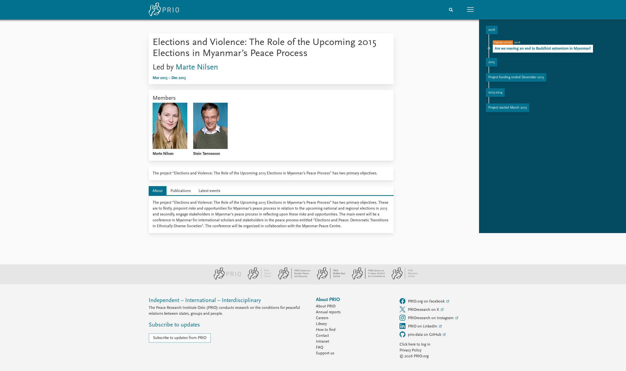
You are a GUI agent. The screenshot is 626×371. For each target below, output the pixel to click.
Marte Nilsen (197, 67)
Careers (322, 318)
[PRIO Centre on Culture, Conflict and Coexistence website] (366, 279)
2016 (491, 30)
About (158, 191)
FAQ (319, 347)
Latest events (209, 191)
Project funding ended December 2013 (516, 77)
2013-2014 (495, 92)
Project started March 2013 (507, 108)
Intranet (322, 342)
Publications (180, 191)
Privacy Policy (410, 350)
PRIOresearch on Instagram (431, 318)
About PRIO (325, 306)
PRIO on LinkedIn (423, 326)
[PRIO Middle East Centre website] (329, 279)
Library (321, 324)
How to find (325, 330)
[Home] (164, 9)
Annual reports (328, 312)
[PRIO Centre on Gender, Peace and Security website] (292, 279)
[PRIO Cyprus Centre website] (257, 279)
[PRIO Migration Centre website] (402, 279)
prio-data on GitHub (425, 335)
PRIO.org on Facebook (427, 302)
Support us (325, 353)
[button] (470, 10)
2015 (491, 62)
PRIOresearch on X (424, 310)
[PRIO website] (225, 279)
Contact (322, 336)
